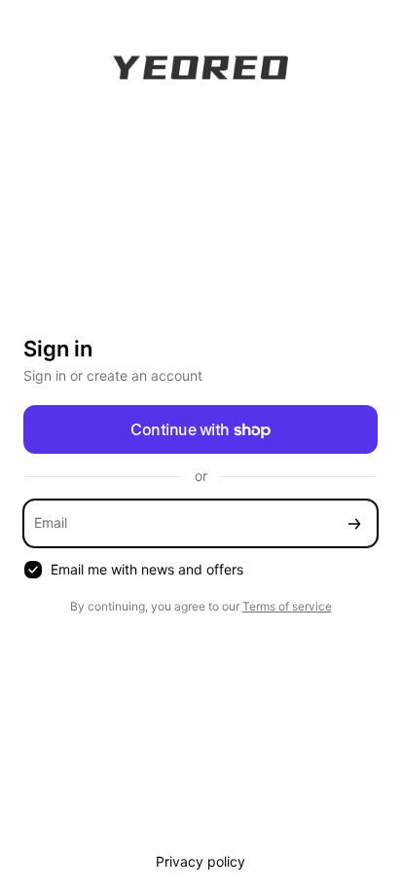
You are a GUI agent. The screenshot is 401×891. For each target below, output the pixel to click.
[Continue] (354, 523)
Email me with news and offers (147, 569)
